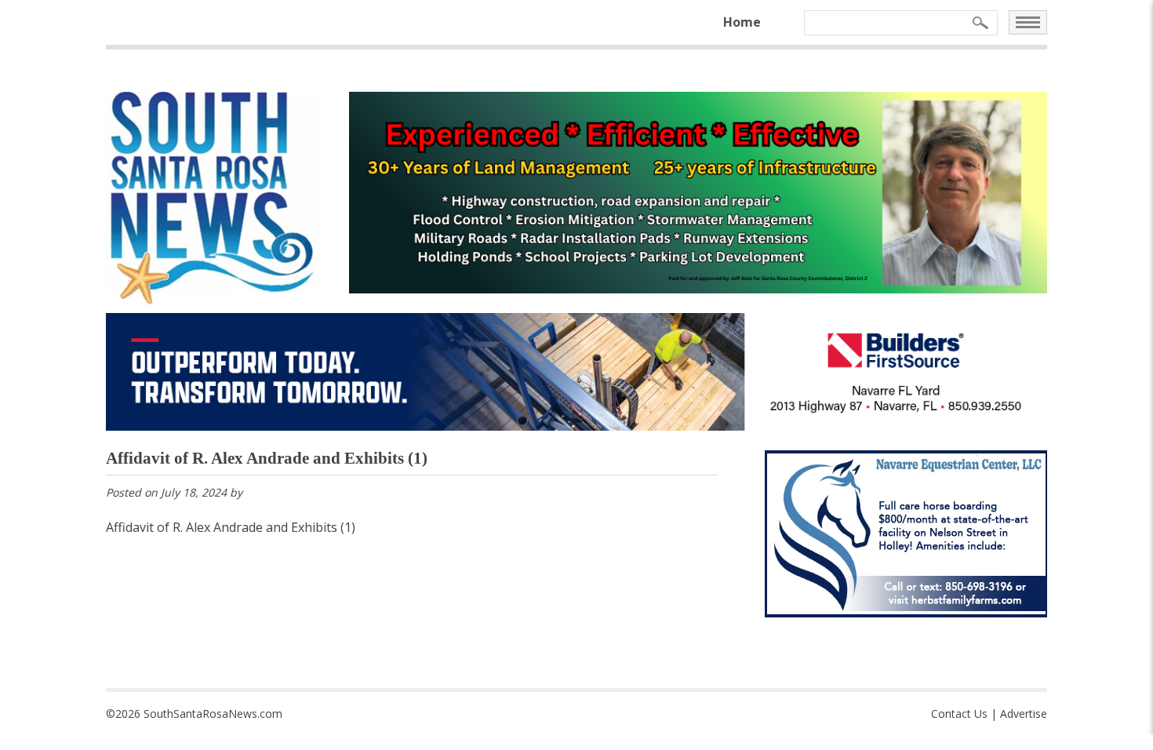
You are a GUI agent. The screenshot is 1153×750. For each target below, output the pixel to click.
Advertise (1023, 713)
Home (742, 22)
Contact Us (959, 713)
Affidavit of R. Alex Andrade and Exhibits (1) (230, 527)
